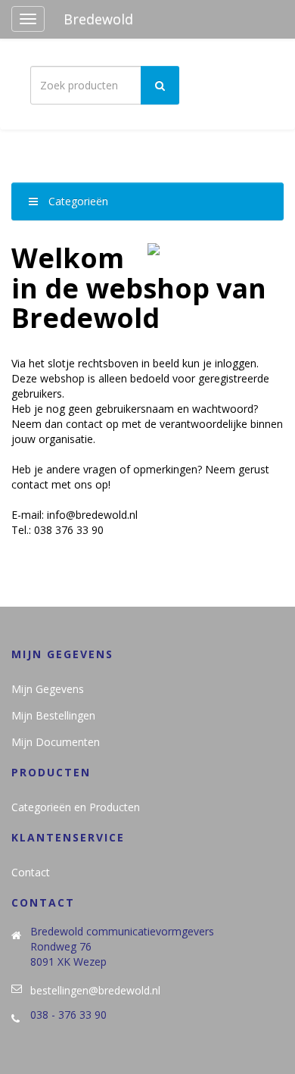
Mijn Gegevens (47, 689)
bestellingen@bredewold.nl (95, 990)
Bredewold (98, 19)
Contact (30, 872)
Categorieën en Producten (75, 807)
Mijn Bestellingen (53, 715)
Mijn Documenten (55, 742)
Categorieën (76, 201)
